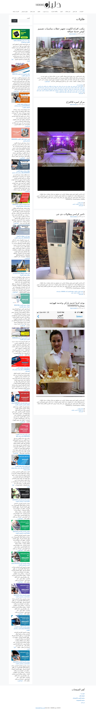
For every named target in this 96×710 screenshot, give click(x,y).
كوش (40, 90)
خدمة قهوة (46, 89)
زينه (82, 410)
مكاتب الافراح (80, 202)
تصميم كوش (67, 87)
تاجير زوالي (61, 86)
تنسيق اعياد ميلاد (41, 87)
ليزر (78, 91)
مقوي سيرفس (25, 11)
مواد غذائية (58, 291)
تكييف (61, 11)
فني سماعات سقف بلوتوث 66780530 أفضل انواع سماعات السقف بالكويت (22, 105)
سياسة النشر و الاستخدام (79, 698)
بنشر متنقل (32, 11)
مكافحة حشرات (54, 11)
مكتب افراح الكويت (62, 91)
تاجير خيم (65, 86)
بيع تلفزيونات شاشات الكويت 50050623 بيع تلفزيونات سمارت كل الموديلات (21, 369)
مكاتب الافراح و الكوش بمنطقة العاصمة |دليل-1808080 (72, 291)
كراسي (43, 90)
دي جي (41, 89)
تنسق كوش (47, 87)
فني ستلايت (67, 11)
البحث (28, 18)
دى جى (81, 292)
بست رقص (75, 86)
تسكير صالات (76, 87)
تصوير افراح (62, 87)
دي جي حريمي (78, 90)
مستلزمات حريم (80, 84)
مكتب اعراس (74, 91)
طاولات (50, 90)
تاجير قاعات (46, 86)
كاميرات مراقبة (16, 11)
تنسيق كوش (82, 89)
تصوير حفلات (56, 87)
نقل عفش (75, 11)
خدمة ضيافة (50, 89)
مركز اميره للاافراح (75, 102)
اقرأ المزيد (47, 81)
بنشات (69, 86)
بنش (71, 86)
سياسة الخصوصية (80, 700)
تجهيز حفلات (82, 87)
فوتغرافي (47, 90)
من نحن (83, 702)
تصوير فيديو (52, 87)
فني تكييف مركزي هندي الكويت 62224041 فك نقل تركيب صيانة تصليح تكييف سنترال (20, 468)
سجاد (54, 90)
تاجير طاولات (51, 86)
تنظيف (38, 11)
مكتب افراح (69, 91)
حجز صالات (71, 89)
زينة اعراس (61, 90)
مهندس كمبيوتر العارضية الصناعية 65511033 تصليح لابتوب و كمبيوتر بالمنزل (22, 628)
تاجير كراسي (40, 86)
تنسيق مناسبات (76, 89)
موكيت (57, 91)
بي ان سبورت (46, 11)
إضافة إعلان (82, 695)
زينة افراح (57, 90)
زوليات (65, 90)
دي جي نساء (72, 90)
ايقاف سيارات (80, 86)
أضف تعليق (81, 93)
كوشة (81, 91)
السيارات (81, 11)
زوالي (68, 90)
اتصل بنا (83, 693)
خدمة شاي (56, 89)
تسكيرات (72, 87)
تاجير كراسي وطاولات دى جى (70, 214)
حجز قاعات (66, 89)
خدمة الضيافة (60, 89)
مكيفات (73, 410)
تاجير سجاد (56, 86)
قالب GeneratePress (40, 708)
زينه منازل (81, 204)
